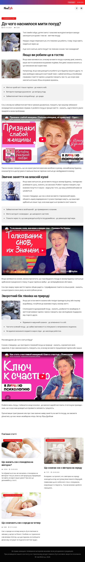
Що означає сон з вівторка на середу (63, 468)
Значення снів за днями (13, 440)
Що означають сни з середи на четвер (21, 523)
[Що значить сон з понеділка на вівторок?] (21, 448)
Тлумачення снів (9, 18)
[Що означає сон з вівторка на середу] (63, 451)
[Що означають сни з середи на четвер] (21, 505)
